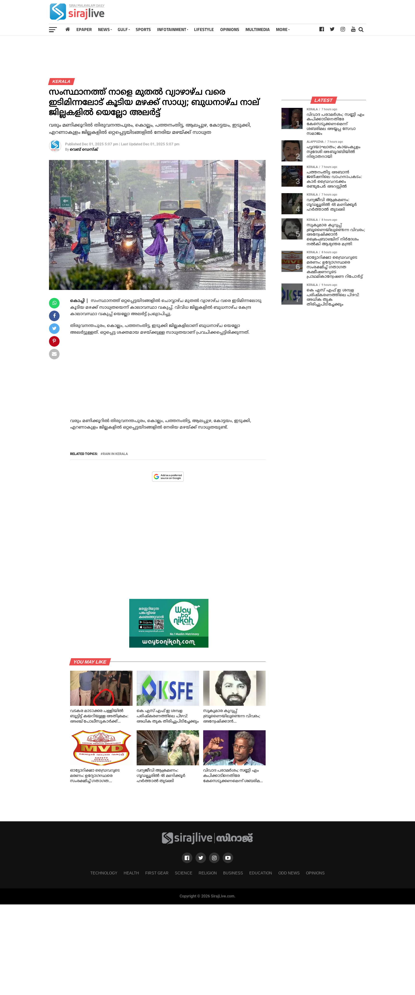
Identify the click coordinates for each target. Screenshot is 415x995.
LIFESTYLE (204, 29)
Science (183, 873)
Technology (103, 873)
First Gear (157, 873)
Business (233, 873)
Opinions (315, 873)
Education (260, 873)
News (104, 29)
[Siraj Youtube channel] (228, 858)
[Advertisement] (270, 12)
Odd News (289, 873)
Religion (208, 873)
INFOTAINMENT (171, 29)
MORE (281, 29)
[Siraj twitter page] (200, 858)
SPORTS (143, 29)
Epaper (84, 29)
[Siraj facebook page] (187, 858)
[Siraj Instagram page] (214, 858)
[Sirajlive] (207, 843)
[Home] (67, 29)
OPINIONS (229, 29)
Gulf (123, 29)
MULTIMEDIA (257, 29)
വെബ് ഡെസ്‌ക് (84, 149)
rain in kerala (115, 453)
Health (131, 873)
